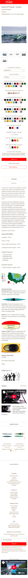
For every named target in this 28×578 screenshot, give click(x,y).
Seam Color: (14, 106)
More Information (14, 475)
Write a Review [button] (20, 14)
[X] (10, 173)
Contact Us (14, 479)
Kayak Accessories (14, 497)
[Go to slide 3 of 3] (15, 450)
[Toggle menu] (2, 2)
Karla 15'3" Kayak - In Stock (7, 446)
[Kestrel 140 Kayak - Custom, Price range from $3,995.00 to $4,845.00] (19, 435)
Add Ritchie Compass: (14, 132)
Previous (1, 438)
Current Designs (14, 505)
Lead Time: (14, 151)
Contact (14, 477)
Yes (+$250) (15, 134)
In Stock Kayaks (14, 494)
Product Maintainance (14, 483)
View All (14, 516)
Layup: (14, 74)
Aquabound (14, 507)
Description (14, 179)
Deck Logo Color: (14, 138)
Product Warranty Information (14, 482)
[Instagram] (9, 467)
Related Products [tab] (14, 424)
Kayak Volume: (14, 67)
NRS (14, 510)
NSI (14, 515)
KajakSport (14, 509)
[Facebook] (2, 173)
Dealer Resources (14, 480)
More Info (14, 183)
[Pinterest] (12, 173)
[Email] (5, 173)
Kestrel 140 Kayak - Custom (19, 446)
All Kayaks (14, 498)
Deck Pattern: (14, 90)
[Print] (7, 173)
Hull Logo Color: (14, 144)
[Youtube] (11, 467)
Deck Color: (14, 81)
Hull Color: (14, 116)
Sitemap (14, 485)
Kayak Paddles (14, 495)
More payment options (14, 163)
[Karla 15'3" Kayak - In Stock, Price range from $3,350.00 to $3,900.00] (7, 435)
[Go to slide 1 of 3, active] (10, 450)
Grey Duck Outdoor (14, 512)
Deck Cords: (14, 125)
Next (24, 438)
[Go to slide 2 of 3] (13, 450)
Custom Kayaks (14, 492)
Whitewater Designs (14, 513)
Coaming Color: (14, 97)
